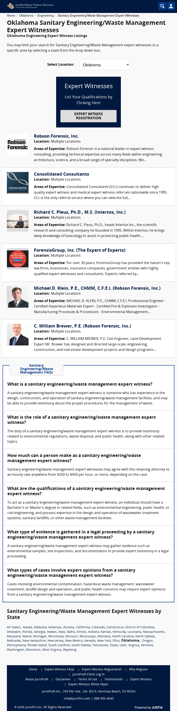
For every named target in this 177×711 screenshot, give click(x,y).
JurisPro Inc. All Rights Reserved (48, 707)
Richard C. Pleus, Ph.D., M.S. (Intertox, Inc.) (80, 212)
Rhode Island (37, 645)
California (83, 627)
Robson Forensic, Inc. (56, 136)
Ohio (115, 641)
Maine (27, 636)
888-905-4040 (104, 698)
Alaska (27, 627)
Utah (123, 645)
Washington (15, 650)
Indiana (93, 632)
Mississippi (88, 636)
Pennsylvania (16, 645)
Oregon (147, 641)
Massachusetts (154, 632)
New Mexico (74, 641)
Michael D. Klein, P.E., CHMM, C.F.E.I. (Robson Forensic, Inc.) (97, 288)
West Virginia (51, 650)
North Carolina (123, 636)
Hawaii (52, 632)
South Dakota (81, 645)
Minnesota (56, 636)
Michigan (40, 636)
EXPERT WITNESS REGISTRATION (88, 116)
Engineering (45, 15)
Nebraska (14, 641)
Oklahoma (26, 15)
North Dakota (145, 636)
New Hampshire (34, 641)
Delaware (14, 632)
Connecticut (115, 627)
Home (11, 15)
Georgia (39, 632)
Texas (114, 645)
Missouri (71, 636)
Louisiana (134, 632)
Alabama (40, 627)
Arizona (68, 627)
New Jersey (55, 641)
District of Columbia (139, 627)
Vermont (147, 645)
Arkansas (55, 627)
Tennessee (100, 645)
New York (104, 641)
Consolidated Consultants (61, 174)
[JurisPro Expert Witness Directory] (70, 6)
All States (13, 627)
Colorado (98, 627)
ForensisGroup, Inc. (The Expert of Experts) (79, 250)
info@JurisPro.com (77, 698)
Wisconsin (33, 650)
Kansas (106, 632)
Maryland (14, 636)
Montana (104, 636)
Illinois (81, 632)
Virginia (133, 645)
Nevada (89, 641)
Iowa (61, 632)
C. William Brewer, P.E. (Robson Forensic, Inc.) (82, 326)
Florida (27, 632)
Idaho (71, 632)
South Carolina (59, 645)
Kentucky (119, 632)
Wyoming (69, 650)
